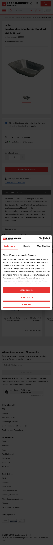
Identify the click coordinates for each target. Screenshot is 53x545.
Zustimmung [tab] (9, 246)
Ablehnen (26, 304)
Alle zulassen (26, 290)
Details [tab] (26, 246)
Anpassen (25, 297)
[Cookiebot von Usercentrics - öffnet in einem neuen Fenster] (39, 239)
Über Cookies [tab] (43, 246)
